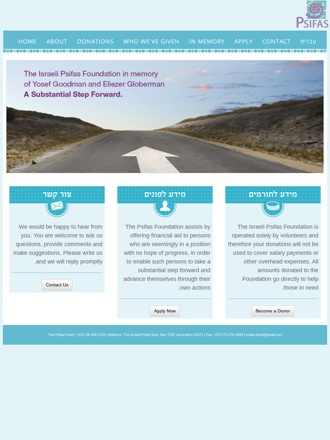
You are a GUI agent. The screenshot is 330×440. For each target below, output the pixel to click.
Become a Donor (273, 310)
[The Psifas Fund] (310, 15)
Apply (243, 41)
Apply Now (165, 310)
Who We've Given (151, 41)
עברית (308, 41)
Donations (95, 41)
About (56, 41)
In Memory (207, 41)
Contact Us (57, 284)
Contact (276, 41)
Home (27, 41)
